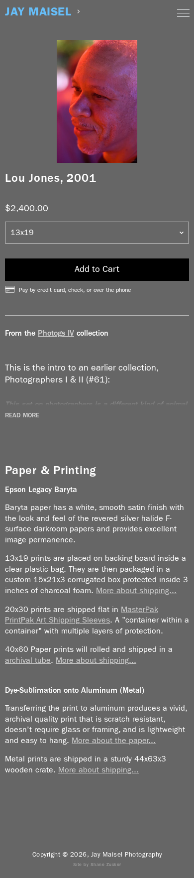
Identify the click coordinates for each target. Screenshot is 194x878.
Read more (22, 415)
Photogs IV (56, 333)
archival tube (28, 660)
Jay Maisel (38, 11)
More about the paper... (114, 740)
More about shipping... (136, 590)
